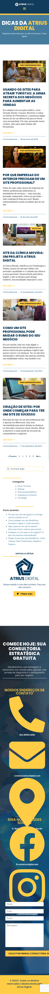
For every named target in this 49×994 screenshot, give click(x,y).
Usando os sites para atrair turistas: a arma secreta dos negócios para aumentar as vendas (24, 97)
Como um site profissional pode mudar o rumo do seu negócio (21, 333)
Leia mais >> (9, 133)
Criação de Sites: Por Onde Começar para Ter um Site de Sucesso (24, 411)
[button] (24, 8)
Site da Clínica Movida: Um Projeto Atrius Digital (23, 257)
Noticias (21, 489)
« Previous (12, 456)
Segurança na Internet (27, 495)
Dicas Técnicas (24, 486)
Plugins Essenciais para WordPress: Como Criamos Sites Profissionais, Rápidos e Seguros (26, 541)
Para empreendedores (27, 492)
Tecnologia (22, 498)
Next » (38, 456)
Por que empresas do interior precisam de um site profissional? (24, 179)
